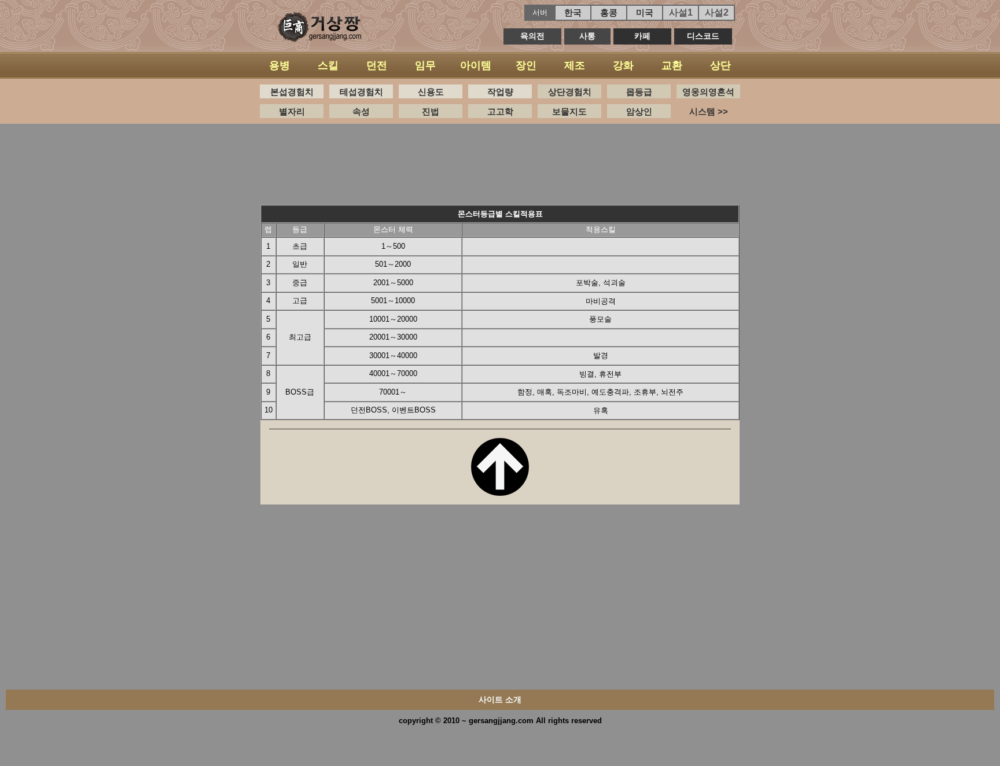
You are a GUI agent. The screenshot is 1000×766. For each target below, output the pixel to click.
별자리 (292, 111)
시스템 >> (708, 111)
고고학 (500, 111)
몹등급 (639, 92)
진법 (430, 111)
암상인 (639, 111)
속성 (361, 111)
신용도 (431, 92)
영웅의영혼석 (708, 92)
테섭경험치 (361, 92)
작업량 (500, 92)
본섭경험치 (292, 92)
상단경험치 (569, 92)
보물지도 (569, 111)
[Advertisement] (500, 161)
